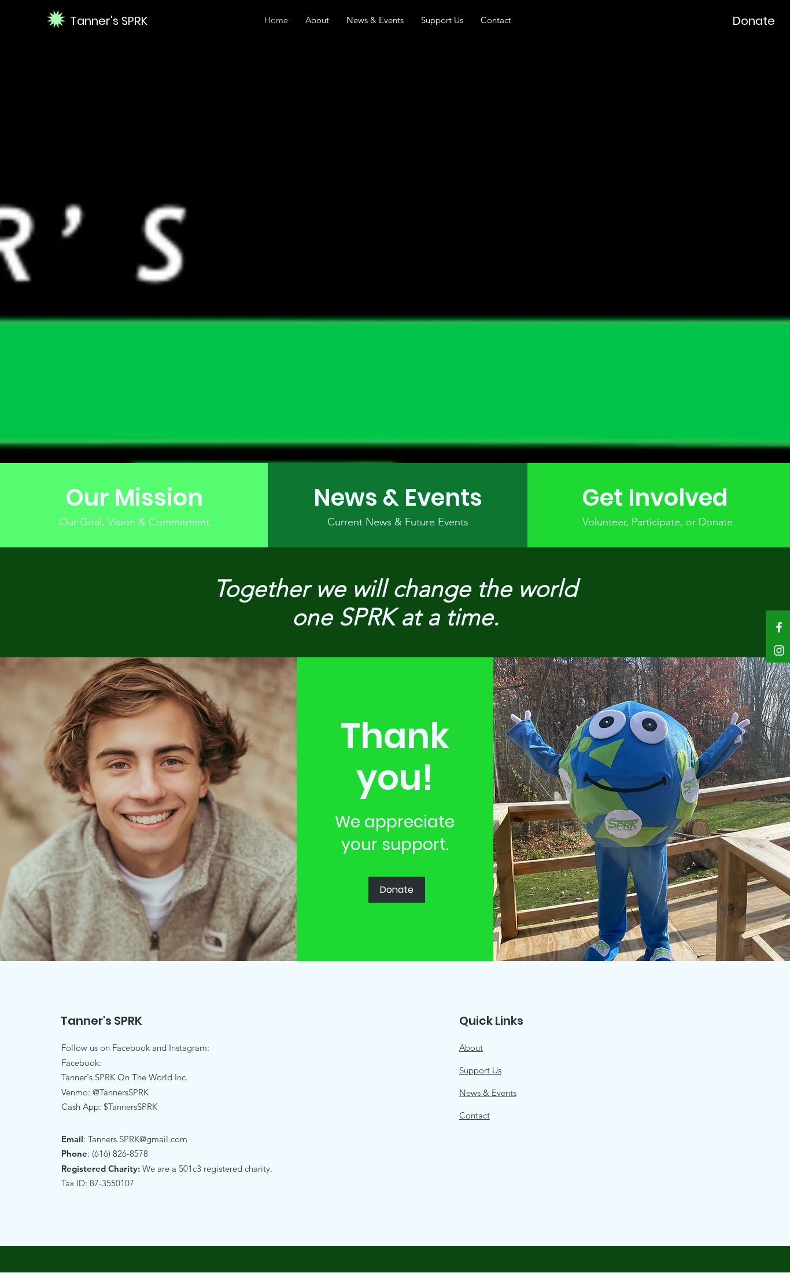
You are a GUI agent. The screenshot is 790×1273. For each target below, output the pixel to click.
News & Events (487, 1092)
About (471, 1047)
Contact (474, 1115)
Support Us (480, 1070)
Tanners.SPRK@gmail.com (137, 1139)
